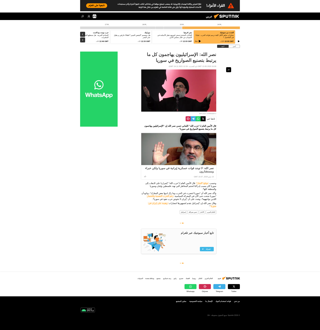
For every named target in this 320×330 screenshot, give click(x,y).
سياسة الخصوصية (195, 301)
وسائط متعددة (149, 278)
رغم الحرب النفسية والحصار (160, 196)
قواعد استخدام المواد (223, 301)
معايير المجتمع (181, 301)
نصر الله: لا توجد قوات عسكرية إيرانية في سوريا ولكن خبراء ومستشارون (179, 170)
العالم (200, 278)
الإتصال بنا (209, 301)
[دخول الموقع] (88, 16)
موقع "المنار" (202, 183)
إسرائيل (183, 212)
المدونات (140, 278)
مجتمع (158, 278)
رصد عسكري (167, 278)
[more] (145, 176)
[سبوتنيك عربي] (227, 19)
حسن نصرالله (193, 212)
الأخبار (202, 212)
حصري (181, 278)
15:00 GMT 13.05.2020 (207, 66)
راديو (175, 278)
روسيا (194, 278)
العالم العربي (211, 212)
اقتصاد (188, 278)
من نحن (237, 301)
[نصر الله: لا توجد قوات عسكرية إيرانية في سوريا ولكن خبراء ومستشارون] (178, 149)
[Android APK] (87, 310)
